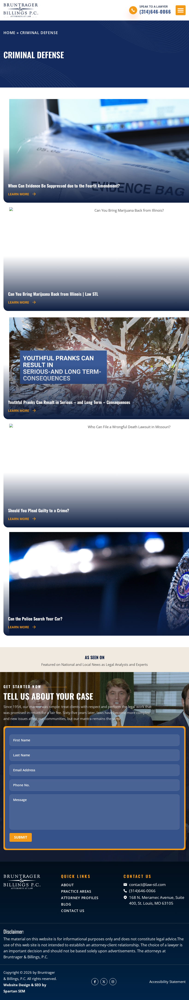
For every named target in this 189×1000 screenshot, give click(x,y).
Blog (66, 904)
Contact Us (72, 910)
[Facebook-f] (94, 981)
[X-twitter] (103, 981)
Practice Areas (76, 891)
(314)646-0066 (155, 11)
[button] (181, 10)
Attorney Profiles (79, 897)
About (67, 885)
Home (9, 32)
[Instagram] (112, 981)
